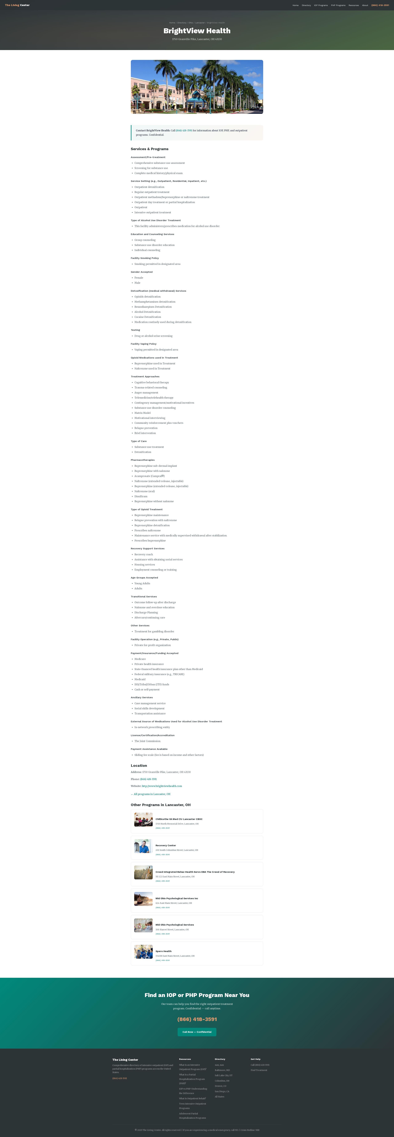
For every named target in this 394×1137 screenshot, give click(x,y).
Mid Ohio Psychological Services (175, 924)
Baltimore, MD (222, 1070)
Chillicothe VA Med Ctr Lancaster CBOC (179, 819)
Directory (306, 5)
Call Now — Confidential (197, 1032)
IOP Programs (321, 5)
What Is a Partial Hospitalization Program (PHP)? (192, 1079)
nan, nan (219, 1065)
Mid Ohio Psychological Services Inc (177, 898)
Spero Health (163, 951)
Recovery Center (166, 845)
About (365, 5)
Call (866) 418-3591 (260, 1065)
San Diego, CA (222, 1091)
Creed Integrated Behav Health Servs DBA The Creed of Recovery (195, 872)
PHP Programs (338, 5)
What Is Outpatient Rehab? (192, 1098)
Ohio (191, 23)
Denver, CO (220, 1086)
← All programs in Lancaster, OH (150, 794)
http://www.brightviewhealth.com (162, 786)
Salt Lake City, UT (224, 1075)
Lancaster (200, 23)
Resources (354, 5)
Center (17, 5)
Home (296, 5)
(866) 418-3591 (380, 5)
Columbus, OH (222, 1081)
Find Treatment (259, 1070)
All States (219, 1096)
